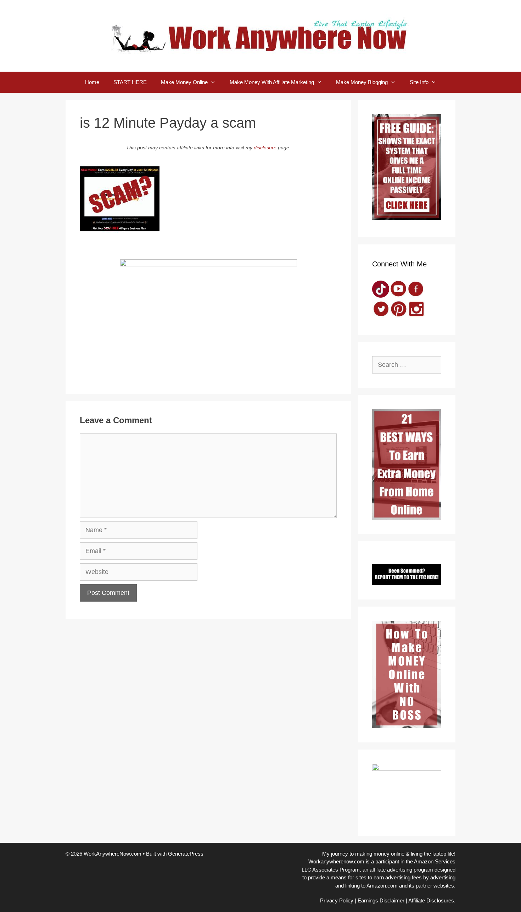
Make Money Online (184, 82)
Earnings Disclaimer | (382, 900)
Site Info (419, 82)
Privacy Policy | (338, 900)
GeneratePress (185, 854)
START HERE (130, 82)
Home (92, 82)
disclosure (265, 147)
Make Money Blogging (362, 82)
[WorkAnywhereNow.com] (260, 35)
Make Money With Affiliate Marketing (272, 82)
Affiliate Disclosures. (431, 900)
